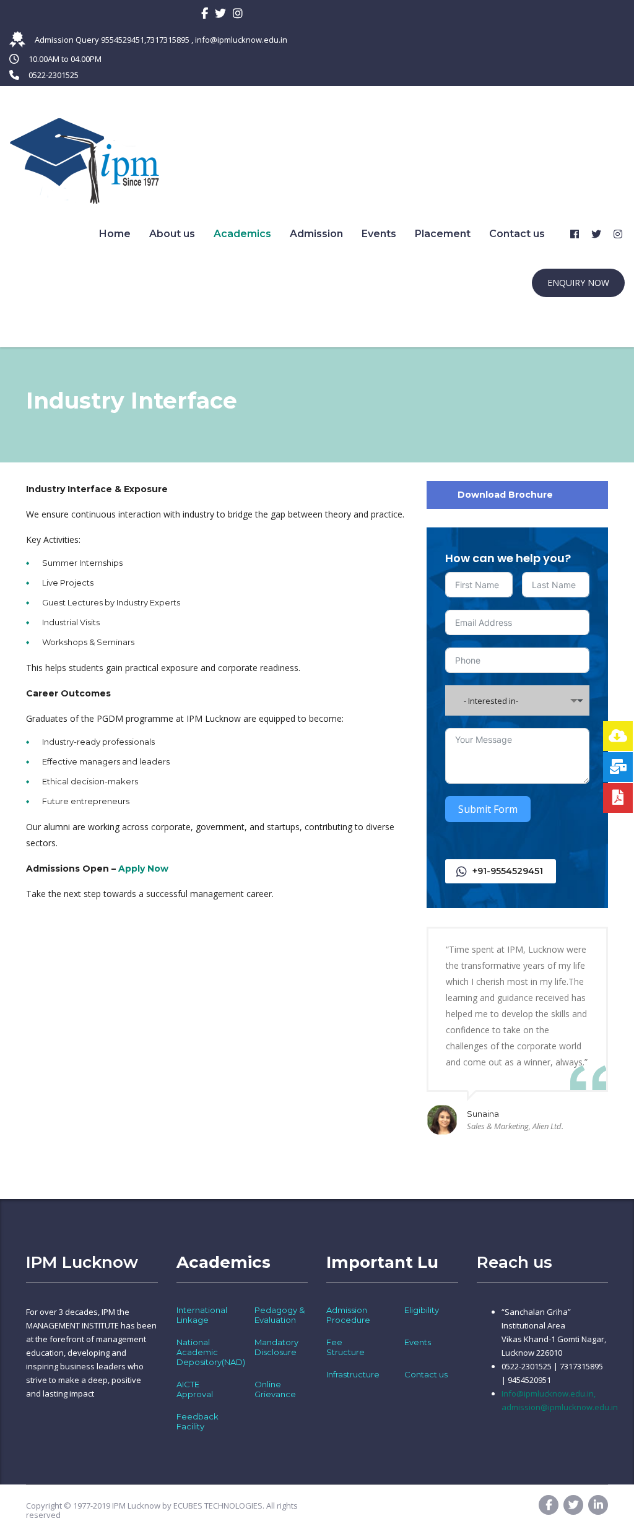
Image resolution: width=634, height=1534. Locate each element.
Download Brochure (505, 494)
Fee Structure (345, 1347)
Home (115, 234)
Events (379, 234)
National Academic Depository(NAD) (210, 1352)
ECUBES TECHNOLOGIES (218, 1505)
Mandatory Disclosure (276, 1347)
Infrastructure (353, 1374)
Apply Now (143, 868)
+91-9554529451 (507, 871)
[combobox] (517, 700)
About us (172, 234)
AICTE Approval (194, 1389)
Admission (316, 234)
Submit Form (488, 809)
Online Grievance (275, 1389)
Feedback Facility (197, 1421)
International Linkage (201, 1315)
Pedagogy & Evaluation (279, 1315)
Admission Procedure (348, 1315)
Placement (443, 234)
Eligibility (421, 1310)
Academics (242, 234)
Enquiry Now (578, 282)
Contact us (517, 234)
